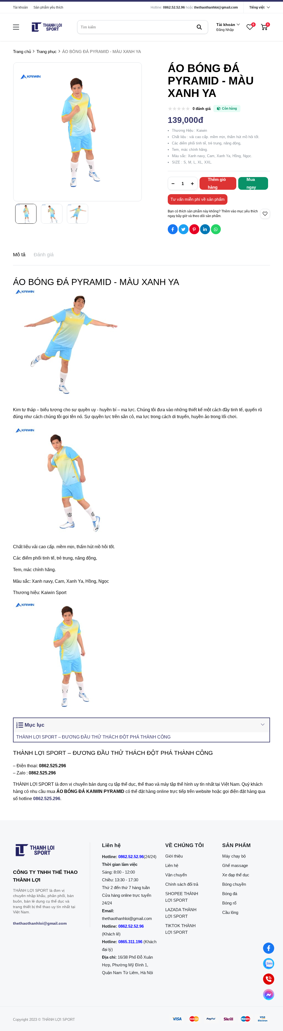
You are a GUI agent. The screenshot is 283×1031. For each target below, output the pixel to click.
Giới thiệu (174, 856)
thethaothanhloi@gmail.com (216, 7)
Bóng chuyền (234, 884)
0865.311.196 (130, 941)
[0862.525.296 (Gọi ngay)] (269, 979)
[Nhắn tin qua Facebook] (269, 948)
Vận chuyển (176, 874)
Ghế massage (235, 865)
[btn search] (199, 27)
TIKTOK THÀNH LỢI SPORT (180, 929)
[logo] (47, 27)
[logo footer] (45, 851)
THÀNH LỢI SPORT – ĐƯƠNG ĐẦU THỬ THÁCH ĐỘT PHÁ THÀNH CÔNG (93, 737)
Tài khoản (20, 7)
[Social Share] (173, 229)
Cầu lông (230, 912)
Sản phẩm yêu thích (48, 7)
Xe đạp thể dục (235, 874)
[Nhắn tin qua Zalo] (269, 964)
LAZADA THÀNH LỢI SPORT (180, 913)
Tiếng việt (256, 7)
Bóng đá (229, 893)
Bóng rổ (229, 903)
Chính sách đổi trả (181, 884)
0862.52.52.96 (174, 7)
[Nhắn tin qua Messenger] (269, 994)
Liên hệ (171, 865)
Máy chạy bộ (234, 856)
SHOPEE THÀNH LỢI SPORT (181, 897)
